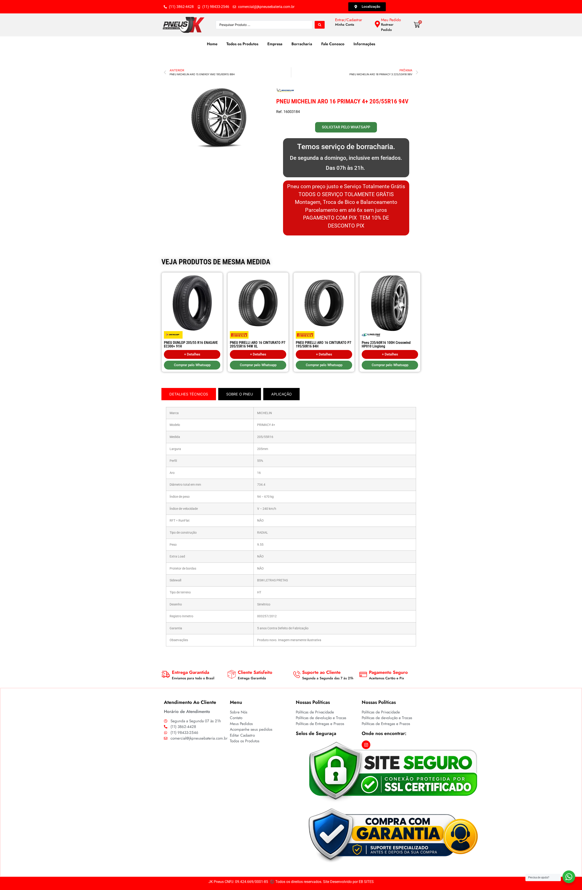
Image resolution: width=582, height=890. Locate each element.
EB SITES (366, 882)
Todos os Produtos (242, 44)
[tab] (188, 394)
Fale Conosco (332, 44)
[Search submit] (320, 25)
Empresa (274, 44)
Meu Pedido (391, 19)
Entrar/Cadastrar (348, 19)
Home (212, 44)
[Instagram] (366, 744)
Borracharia (301, 44)
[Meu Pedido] (377, 24)
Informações (364, 44)
